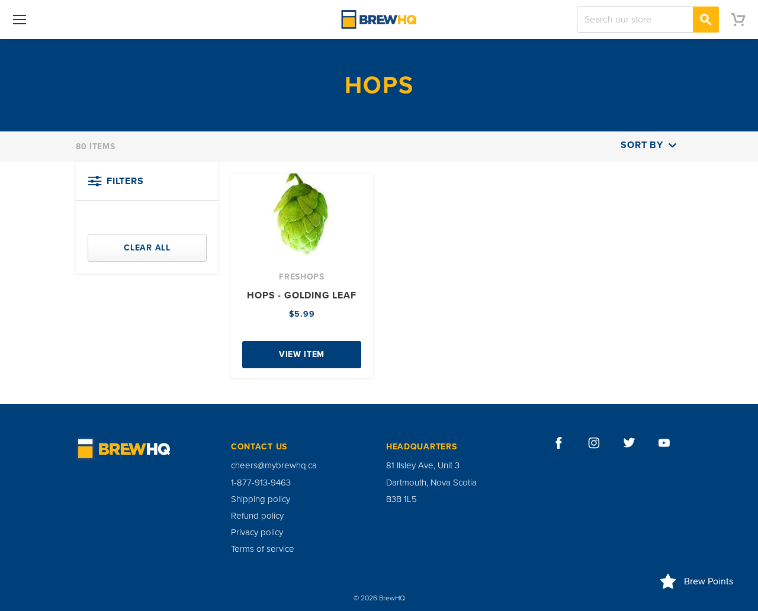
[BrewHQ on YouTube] (664, 443)
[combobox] (648, 20)
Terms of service (262, 549)
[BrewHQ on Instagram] (594, 443)
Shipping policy (260, 499)
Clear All (147, 248)
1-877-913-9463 (261, 482)
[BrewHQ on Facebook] (559, 443)
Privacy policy (257, 532)
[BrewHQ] (379, 19)
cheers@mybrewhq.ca (274, 465)
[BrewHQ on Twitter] (629, 443)
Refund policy (257, 515)
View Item (302, 354)
